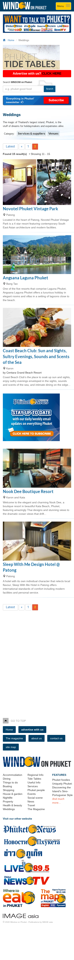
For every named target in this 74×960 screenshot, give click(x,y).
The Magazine (36, 809)
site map (11, 747)
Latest (10, 146)
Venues (53, 133)
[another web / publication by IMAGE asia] (21, 915)
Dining (6, 778)
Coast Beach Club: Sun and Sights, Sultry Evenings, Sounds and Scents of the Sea (36, 356)
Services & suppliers (31, 133)
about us (36, 738)
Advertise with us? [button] (37, 73)
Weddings (9, 809)
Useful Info (34, 782)
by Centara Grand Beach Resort (22, 372)
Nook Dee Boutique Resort (28, 491)
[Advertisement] (37, 658)
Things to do (10, 782)
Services (33, 786)
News (31, 801)
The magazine (14, 738)
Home (10, 40)
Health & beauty (12, 805)
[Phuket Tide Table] (37, 57)
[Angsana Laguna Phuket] (37, 254)
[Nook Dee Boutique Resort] (37, 468)
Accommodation (12, 774)
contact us (56, 738)
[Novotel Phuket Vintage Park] (37, 182)
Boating (7, 786)
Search (49, 89)
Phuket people (36, 790)
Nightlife (8, 797)
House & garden (12, 793)
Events (32, 793)
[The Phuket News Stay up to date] (37, 417)
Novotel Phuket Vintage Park (30, 208)
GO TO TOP (17, 720)
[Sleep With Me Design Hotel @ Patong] (37, 541)
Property (8, 801)
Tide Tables (34, 778)
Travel (31, 805)
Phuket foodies (61, 779)
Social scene (35, 797)
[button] (37, 100)
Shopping (8, 790)
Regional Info (35, 774)
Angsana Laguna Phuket (25, 277)
